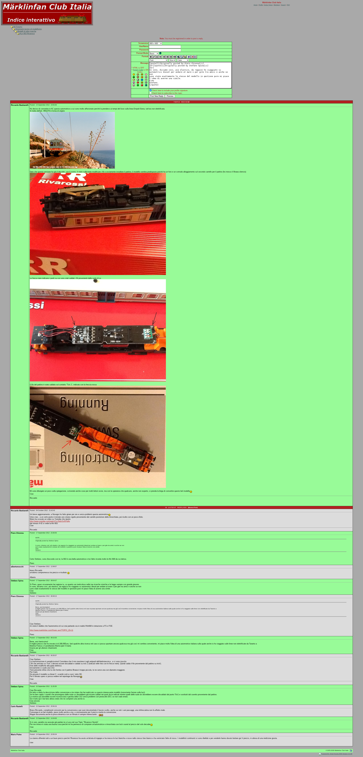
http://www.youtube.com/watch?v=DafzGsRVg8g (50, 521)
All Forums (17, 27)
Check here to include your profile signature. (170, 90)
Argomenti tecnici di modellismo (28, 29)
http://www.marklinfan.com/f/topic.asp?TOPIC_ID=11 (51, 630)
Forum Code (138, 70)
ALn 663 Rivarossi (27, 33)
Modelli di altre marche (27, 31)
